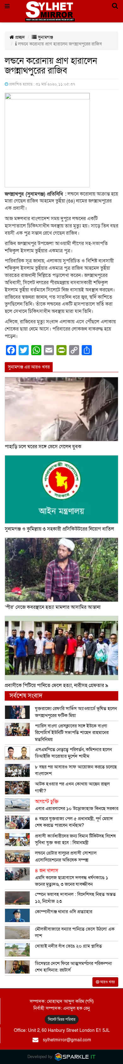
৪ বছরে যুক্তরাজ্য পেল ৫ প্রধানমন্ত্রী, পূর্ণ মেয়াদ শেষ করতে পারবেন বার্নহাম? (74, 821)
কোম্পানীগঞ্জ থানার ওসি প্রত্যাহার (63, 911)
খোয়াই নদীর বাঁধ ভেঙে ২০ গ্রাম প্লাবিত (68, 946)
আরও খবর (107, 982)
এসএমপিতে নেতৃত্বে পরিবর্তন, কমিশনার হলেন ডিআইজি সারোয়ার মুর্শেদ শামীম (73, 752)
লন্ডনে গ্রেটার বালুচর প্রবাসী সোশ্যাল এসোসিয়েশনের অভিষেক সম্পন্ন (66, 856)
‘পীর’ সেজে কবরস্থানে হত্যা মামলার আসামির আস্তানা (53, 607)
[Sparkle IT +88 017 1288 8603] (75, 1056)
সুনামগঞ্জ (45, 37)
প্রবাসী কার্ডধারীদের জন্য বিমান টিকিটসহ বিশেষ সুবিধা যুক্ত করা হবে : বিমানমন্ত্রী (75, 839)
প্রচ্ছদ (19, 37)
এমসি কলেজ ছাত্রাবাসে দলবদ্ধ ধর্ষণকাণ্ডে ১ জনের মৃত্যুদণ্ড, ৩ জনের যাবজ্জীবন (71, 877)
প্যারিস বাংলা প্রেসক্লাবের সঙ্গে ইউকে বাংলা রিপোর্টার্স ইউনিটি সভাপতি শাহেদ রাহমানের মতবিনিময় (71, 733)
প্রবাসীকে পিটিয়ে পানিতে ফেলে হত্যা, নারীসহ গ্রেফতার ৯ (56, 685)
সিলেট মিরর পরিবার (61, 1019)
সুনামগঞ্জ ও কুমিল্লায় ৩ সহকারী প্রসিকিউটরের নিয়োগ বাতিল (59, 529)
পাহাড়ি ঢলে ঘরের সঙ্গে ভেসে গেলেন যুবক (43, 446)
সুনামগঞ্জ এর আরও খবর (29, 367)
